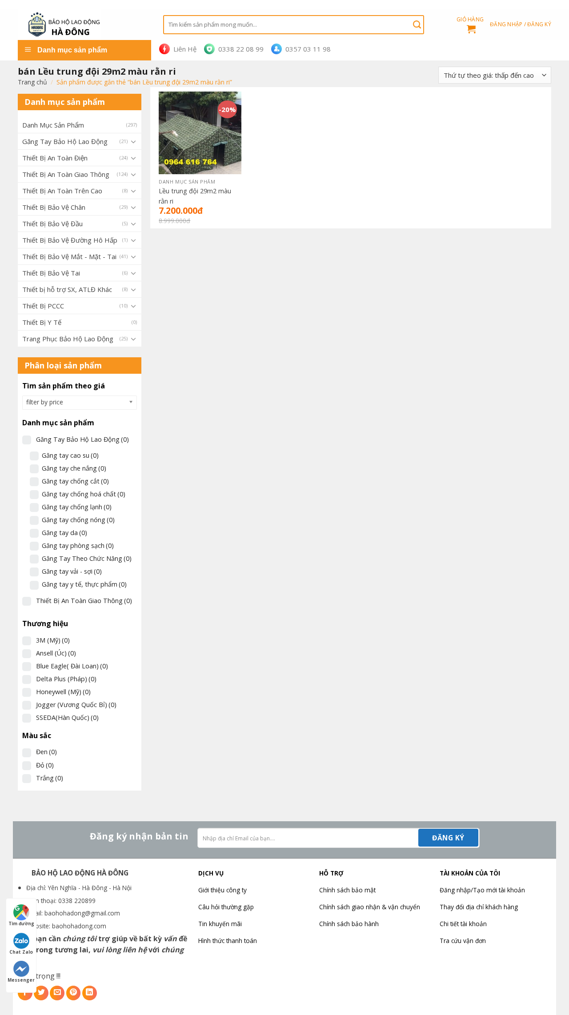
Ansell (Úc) (56, 653)
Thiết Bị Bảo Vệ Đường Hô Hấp (69, 240)
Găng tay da (64, 532)
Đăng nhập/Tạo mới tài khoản (482, 890)
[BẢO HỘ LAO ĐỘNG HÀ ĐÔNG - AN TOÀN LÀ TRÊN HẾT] (84, 24)
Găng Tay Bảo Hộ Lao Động (65, 141)
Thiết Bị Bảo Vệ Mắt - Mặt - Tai (69, 256)
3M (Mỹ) (53, 640)
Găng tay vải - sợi (72, 571)
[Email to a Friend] (57, 993)
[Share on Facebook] (25, 993)
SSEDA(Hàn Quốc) (67, 717)
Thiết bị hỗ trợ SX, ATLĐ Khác (67, 289)
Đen (46, 751)
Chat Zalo (21, 952)
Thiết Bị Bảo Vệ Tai (51, 272)
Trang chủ (32, 82)
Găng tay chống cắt (75, 481)
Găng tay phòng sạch (78, 545)
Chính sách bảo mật (347, 890)
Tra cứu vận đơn (463, 940)
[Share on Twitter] (41, 993)
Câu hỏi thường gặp (226, 907)
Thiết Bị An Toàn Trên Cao (62, 190)
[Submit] (417, 24)
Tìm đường (21, 923)
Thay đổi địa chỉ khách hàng (479, 907)
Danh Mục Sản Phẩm (53, 124)
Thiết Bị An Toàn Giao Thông (65, 174)
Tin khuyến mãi (220, 923)
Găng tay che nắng (74, 468)
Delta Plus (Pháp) (66, 679)
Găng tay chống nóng (78, 519)
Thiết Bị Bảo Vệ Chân (53, 207)
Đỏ (45, 765)
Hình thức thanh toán (227, 940)
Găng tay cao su (70, 455)
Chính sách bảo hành (349, 923)
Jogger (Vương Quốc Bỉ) (76, 704)
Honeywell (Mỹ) (63, 691)
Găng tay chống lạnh (77, 507)
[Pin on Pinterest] (73, 993)
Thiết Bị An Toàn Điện (55, 157)
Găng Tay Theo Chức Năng (87, 558)
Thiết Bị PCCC (43, 305)
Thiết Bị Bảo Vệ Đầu (52, 223)
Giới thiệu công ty (222, 890)
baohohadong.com (79, 926)
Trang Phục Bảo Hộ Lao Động (67, 338)
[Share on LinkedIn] (89, 993)
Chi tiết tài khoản (463, 923)
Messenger (21, 980)
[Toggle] (133, 141)
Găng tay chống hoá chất (83, 494)
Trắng (49, 778)
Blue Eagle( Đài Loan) (72, 666)
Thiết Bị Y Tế (41, 322)
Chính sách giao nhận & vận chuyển (369, 907)
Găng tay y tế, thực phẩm (84, 584)
